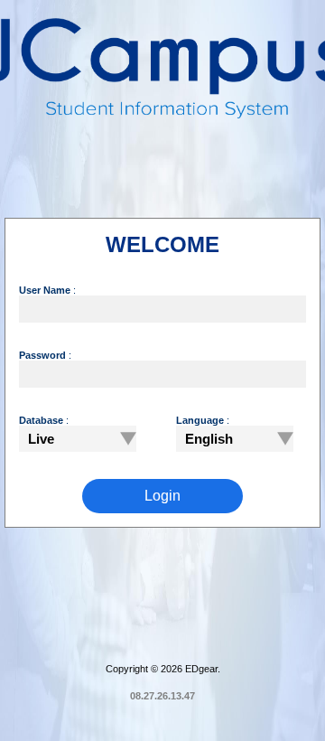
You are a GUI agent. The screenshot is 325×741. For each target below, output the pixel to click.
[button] (123, 439)
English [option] (209, 438)
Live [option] (41, 438)
